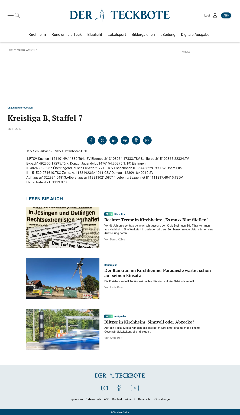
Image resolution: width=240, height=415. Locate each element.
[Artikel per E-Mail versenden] (147, 140)
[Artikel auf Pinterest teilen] (125, 140)
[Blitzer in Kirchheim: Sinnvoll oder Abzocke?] (62, 329)
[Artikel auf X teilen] (102, 140)
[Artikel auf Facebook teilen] (91, 140)
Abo (226, 15)
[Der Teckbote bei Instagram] (104, 388)
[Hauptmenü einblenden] (11, 15)
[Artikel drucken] (136, 140)
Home (11, 49)
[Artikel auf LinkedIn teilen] (113, 140)
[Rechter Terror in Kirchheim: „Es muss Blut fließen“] (62, 227)
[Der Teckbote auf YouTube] (135, 388)
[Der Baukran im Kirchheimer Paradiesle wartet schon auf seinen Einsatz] (62, 278)
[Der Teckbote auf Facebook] (119, 388)
